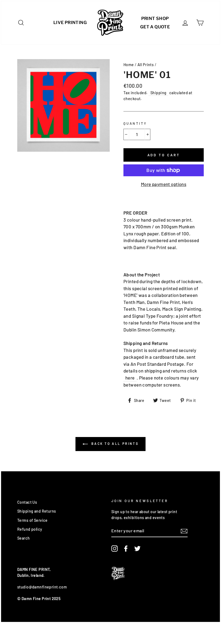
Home (128, 64)
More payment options (164, 184)
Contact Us (27, 502)
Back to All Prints (114, 443)
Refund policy (29, 529)
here (130, 377)
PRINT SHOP (155, 18)
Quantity (135, 123)
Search (23, 538)
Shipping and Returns (36, 511)
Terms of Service (32, 520)
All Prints (145, 64)
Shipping (158, 92)
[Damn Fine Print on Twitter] (137, 548)
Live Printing (70, 22)
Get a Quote (155, 26)
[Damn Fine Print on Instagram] (114, 548)
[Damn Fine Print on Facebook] (126, 548)
